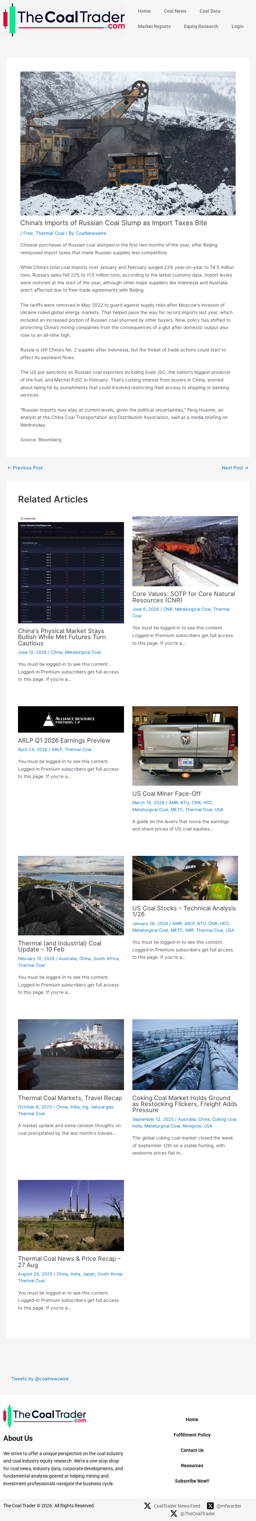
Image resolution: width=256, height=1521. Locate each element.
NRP (189, 930)
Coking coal (224, 1119)
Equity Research (201, 26)
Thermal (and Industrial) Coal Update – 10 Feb (59, 946)
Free (28, 233)
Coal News (175, 11)
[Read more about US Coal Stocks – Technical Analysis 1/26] (185, 878)
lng (85, 1106)
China (56, 652)
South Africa (106, 958)
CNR (167, 609)
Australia (68, 958)
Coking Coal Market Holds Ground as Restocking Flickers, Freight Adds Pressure (184, 1103)
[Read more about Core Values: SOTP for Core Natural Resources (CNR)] (185, 550)
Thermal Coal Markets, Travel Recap (70, 1097)
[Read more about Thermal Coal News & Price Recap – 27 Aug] (71, 1215)
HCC (207, 802)
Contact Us (192, 1450)
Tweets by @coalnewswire (40, 1378)
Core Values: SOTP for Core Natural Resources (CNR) (183, 596)
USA (219, 809)
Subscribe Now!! (192, 1481)
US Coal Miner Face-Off (166, 793)
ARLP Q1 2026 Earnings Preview (64, 740)
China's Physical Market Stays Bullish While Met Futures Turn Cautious (62, 636)
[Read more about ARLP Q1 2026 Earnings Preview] (71, 719)
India (75, 1106)
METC (177, 809)
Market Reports (154, 26)
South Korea (109, 1273)
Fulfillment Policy (192, 1434)
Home (144, 11)
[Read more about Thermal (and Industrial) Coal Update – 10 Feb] (71, 895)
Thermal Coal (50, 233)
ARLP (57, 749)
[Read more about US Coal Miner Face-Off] (185, 745)
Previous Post (25, 468)
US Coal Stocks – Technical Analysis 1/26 (184, 911)
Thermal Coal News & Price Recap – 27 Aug (69, 1261)
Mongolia (192, 1125)
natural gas (102, 1106)
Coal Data (210, 11)
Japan (89, 1273)
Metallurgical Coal (83, 652)
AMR (173, 802)
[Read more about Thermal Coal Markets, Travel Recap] (71, 1054)
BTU (185, 802)
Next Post (235, 468)
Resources (192, 1465)
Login (238, 26)
